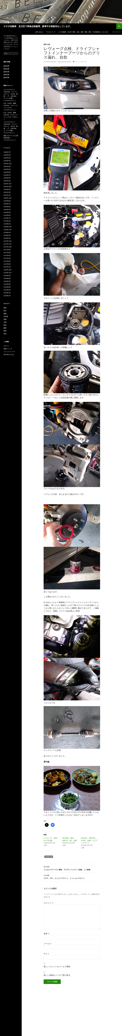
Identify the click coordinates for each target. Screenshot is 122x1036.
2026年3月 (7, 161)
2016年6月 (7, 284)
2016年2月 (7, 293)
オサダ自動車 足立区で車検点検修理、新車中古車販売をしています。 (38, 26)
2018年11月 (7, 229)
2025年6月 (7, 166)
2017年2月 (7, 264)
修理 (45, 44)
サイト (46, 953)
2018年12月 (7, 227)
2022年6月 (7, 181)
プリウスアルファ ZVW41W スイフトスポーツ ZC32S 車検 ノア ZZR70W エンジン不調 (11, 94)
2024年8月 (7, 172)
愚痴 (5, 313)
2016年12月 (7, 270)
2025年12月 (7, 163)
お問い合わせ (39, 32)
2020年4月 (7, 212)
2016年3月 (7, 290)
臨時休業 (6, 66)
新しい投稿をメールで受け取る (57, 975)
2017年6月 (7, 255)
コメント (48, 903)
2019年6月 (7, 221)
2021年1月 (7, 195)
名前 (47, 933)
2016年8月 (7, 278)
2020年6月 (7, 207)
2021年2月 (7, 192)
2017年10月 (7, 247)
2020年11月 (7, 198)
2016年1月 (7, 295)
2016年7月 (7, 281)
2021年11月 (7, 184)
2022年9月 (7, 178)
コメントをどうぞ (80, 62)
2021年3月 (7, 189)
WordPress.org (8, 354)
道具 (5, 334)
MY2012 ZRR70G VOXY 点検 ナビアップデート (89, 840)
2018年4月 (7, 235)
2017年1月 (7, 267)
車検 (5, 331)
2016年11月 (7, 273)
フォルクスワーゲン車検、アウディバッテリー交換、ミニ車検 (67, 868)
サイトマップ (116, 32)
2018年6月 (7, 232)
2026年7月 (7, 152)
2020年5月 (7, 209)
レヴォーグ (49, 856)
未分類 (6, 316)
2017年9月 (7, 250)
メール (48, 943)
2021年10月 (7, 186)
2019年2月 (7, 224)
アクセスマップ (50, 32)
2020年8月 (7, 201)
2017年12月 (7, 241)
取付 (5, 311)
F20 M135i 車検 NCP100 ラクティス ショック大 (11, 105)
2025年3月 (7, 169)
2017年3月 (7, 261)
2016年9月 (7, 275)
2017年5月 (7, 258)
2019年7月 (7, 218)
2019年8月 (7, 215)
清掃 (5, 319)
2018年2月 (7, 238)
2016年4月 (7, 287)
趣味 (5, 328)
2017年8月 (7, 252)
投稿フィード (8, 349)
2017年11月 (7, 244)
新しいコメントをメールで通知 (57, 966)
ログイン (6, 346)
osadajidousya (65, 62)
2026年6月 (7, 155)
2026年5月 (7, 158)
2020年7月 (7, 204)
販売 (5, 325)
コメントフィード (9, 351)
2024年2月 (7, 175)
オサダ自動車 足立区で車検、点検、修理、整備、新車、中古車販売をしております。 (83, 32)
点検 (48, 44)
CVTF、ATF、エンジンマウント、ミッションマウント (64, 876)
